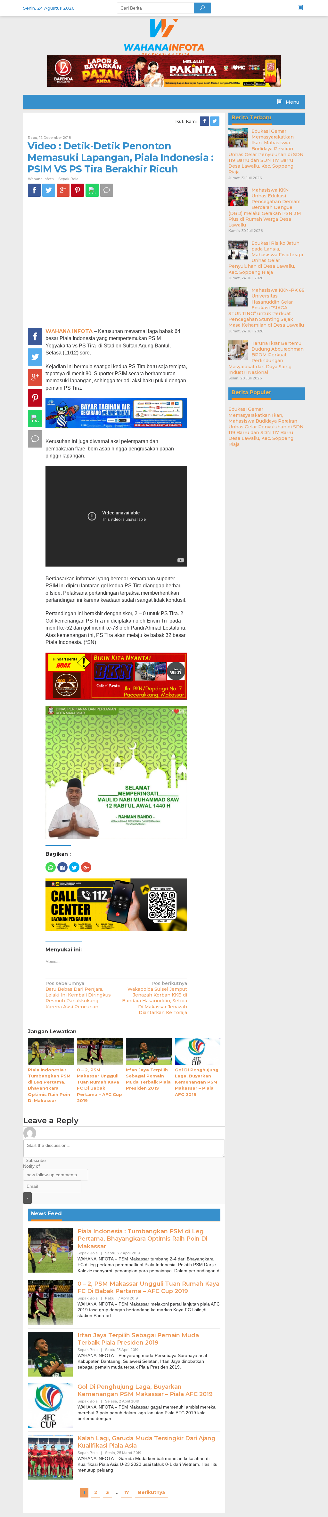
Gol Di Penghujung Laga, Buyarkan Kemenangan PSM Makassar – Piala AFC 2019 (196, 1082)
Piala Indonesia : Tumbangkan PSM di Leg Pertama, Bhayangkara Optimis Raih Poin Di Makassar (142, 1239)
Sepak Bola (68, 179)
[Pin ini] (77, 190)
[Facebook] (205, 121)
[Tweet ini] (48, 190)
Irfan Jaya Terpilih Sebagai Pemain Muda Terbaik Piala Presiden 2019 (138, 1339)
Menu (291, 102)
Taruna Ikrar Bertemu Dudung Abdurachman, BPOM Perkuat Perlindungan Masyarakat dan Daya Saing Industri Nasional (266, 357)
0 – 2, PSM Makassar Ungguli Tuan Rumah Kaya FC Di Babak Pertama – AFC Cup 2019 (148, 1287)
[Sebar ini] (34, 190)
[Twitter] (215, 121)
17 (126, 1492)
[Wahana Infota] (164, 37)
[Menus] (302, 8)
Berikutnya (151, 1492)
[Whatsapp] (92, 190)
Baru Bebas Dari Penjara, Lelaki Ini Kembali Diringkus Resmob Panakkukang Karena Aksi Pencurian (78, 995)
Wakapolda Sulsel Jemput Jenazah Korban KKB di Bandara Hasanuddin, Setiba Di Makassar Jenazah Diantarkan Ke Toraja (154, 998)
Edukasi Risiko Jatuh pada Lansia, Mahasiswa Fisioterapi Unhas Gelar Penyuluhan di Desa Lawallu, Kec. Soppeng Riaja (265, 257)
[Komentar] (106, 190)
